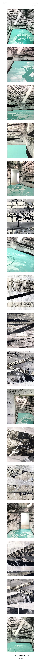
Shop (37, 4)
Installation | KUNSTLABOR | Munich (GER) (20, 655)
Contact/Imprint (35, 5)
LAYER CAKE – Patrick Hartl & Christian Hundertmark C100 (20, 654)
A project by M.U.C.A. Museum (20, 656)
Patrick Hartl (5, 3)
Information (35, 3)
